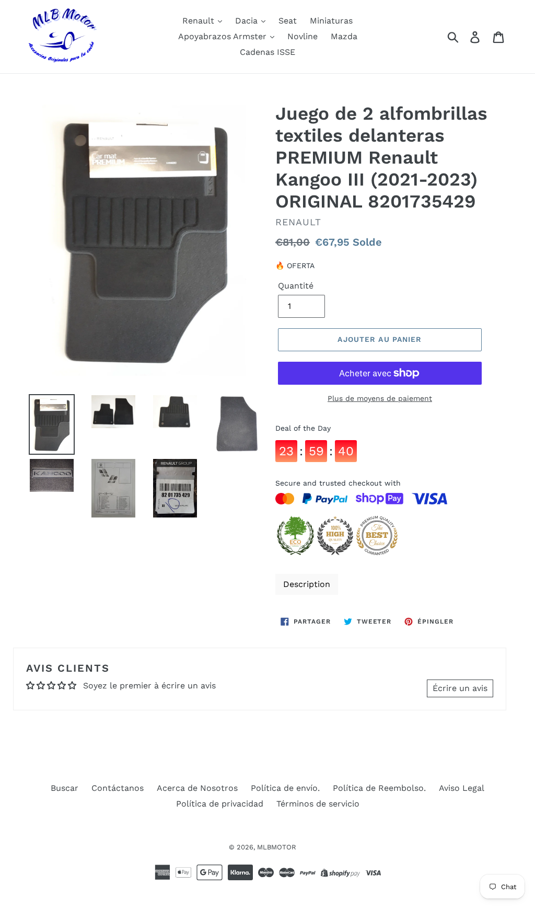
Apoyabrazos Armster (223, 36)
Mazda (344, 36)
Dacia (247, 21)
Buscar (64, 788)
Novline (302, 36)
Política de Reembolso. (379, 788)
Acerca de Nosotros (197, 788)
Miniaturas (331, 21)
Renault (199, 21)
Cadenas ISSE (267, 52)
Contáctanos (117, 788)
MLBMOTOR (276, 847)
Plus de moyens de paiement (380, 398)
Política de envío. (285, 788)
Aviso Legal (461, 788)
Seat (287, 21)
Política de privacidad (219, 804)
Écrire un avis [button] (460, 688)
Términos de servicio (317, 804)
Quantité (295, 286)
